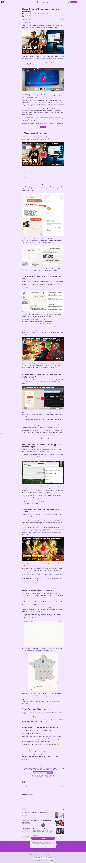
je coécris (51, 56)
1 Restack (30, 782)
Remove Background (31, 574)
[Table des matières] (1, 431)
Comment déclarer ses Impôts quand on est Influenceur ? (37, 820)
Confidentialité (42, 854)
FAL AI (23, 602)
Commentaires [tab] (25, 794)
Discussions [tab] (33, 809)
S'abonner (73, 2)
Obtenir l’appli (49, 857)
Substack (35, 860)
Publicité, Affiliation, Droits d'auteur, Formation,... (31, 814)
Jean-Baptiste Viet (28, 15)
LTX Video (28, 578)
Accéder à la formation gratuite (31, 717)
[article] (43, 814)
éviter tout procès (56, 112)
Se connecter (81, 2)
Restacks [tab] (31, 794)
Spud (32, 102)
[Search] (66, 2)
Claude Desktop (40, 331)
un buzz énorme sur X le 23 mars (47, 380)
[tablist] (27, 794)
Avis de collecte (54, 854)
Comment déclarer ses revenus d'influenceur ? (34, 812)
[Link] (20, 133)
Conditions (48, 854)
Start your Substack (39, 857)
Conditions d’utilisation (49, 841)
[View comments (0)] (27, 19)
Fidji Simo (27, 94)
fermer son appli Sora (33, 65)
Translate (24, 6)
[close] (54, 824)
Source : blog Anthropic (51, 270)
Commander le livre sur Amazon (31, 733)
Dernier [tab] (28, 809)
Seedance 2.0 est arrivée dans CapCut (47, 109)
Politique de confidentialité (48, 843)
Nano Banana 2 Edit (31, 568)
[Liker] (22, 817)
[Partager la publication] (69, 2)
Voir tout (25, 836)
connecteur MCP (48, 608)
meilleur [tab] (24, 809)
